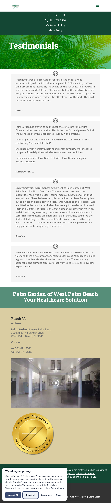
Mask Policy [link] (55, 30)
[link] (15, 5)
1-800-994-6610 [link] (88, 477)
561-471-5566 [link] (57, 20)
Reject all (30, 495)
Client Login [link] (94, 496)
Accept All (13, 495)
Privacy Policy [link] (57, 488)
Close (58, 495)
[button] (97, 7)
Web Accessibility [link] (78, 496)
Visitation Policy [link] (55, 25)
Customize (46, 495)
